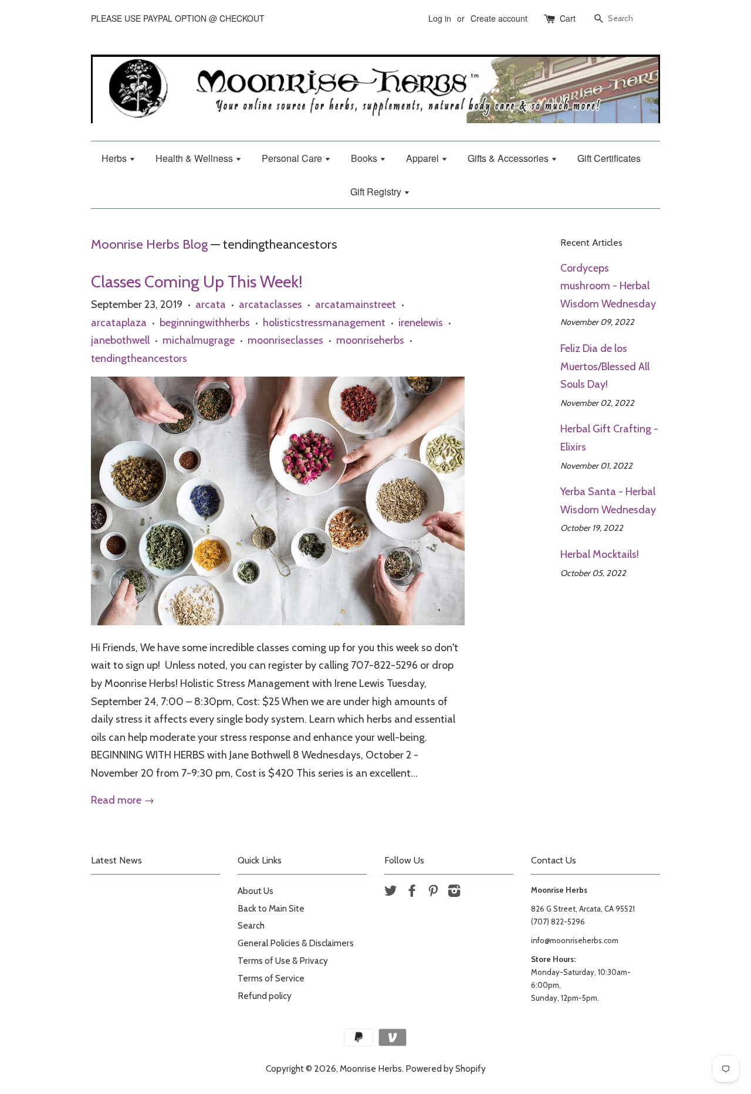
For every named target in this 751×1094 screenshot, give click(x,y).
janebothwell (120, 340)
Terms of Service (271, 978)
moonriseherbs (370, 340)
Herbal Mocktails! (599, 554)
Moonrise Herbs (371, 1068)
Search (251, 925)
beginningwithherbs (205, 322)
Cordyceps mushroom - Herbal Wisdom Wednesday (608, 286)
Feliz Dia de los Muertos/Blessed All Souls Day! (604, 366)
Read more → (122, 800)
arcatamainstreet (355, 304)
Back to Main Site (271, 908)
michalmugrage (199, 340)
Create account (499, 18)
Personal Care (293, 158)
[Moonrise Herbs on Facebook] (411, 892)
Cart (568, 18)
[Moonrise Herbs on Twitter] (390, 892)
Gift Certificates (609, 158)
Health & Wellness (195, 158)
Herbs (115, 158)
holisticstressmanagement (324, 322)
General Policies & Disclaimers (296, 943)
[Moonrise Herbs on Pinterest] (433, 892)
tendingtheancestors (139, 358)
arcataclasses (270, 304)
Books (365, 158)
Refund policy (265, 995)
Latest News (116, 860)
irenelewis (420, 322)
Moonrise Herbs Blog (149, 244)
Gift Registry (377, 191)
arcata (210, 304)
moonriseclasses (285, 340)
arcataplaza (119, 322)
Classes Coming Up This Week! (197, 282)
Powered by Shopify (445, 1068)
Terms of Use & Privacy (283, 960)
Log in (439, 18)
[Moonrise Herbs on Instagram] (454, 892)
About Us (255, 890)
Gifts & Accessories (509, 158)
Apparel (423, 158)
